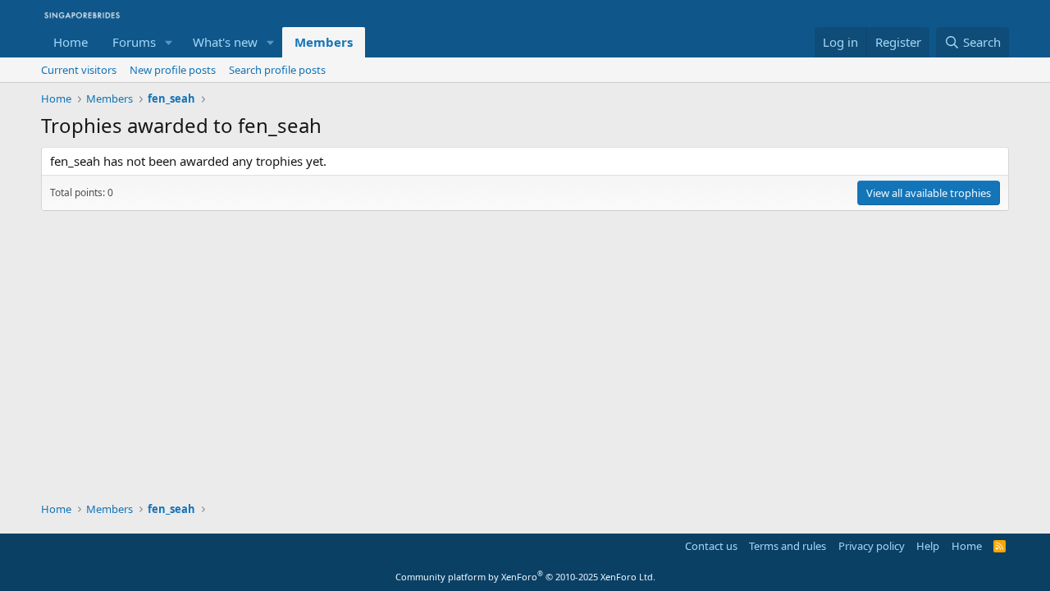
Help (927, 545)
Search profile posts (277, 69)
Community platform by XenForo (525, 576)
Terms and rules (787, 545)
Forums (134, 42)
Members (323, 42)
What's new (225, 42)
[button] (169, 42)
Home (70, 42)
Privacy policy (871, 545)
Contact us (711, 545)
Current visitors (78, 69)
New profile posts (173, 69)
